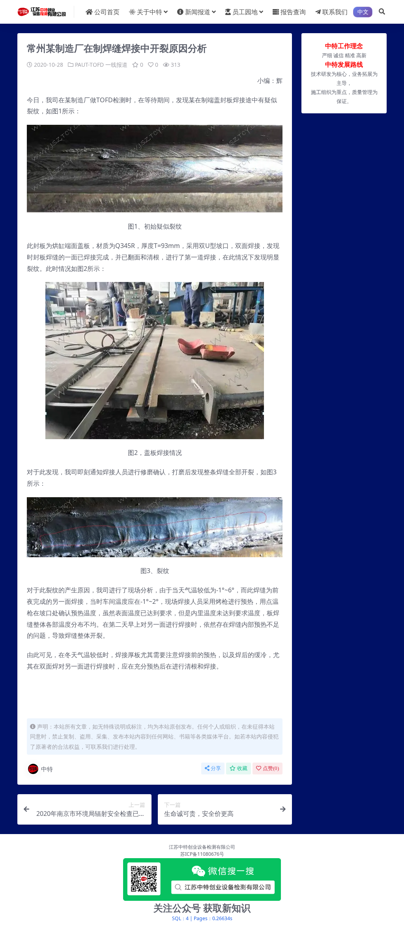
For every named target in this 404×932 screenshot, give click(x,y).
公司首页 (107, 12)
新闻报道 (197, 12)
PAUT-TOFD (89, 64)
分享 (216, 768)
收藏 (242, 768)
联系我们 (335, 12)
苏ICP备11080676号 (202, 854)
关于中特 (149, 12)
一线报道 (116, 64)
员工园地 (245, 12)
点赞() (271, 768)
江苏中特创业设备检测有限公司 (202, 847)
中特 (47, 769)
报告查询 (293, 12)
